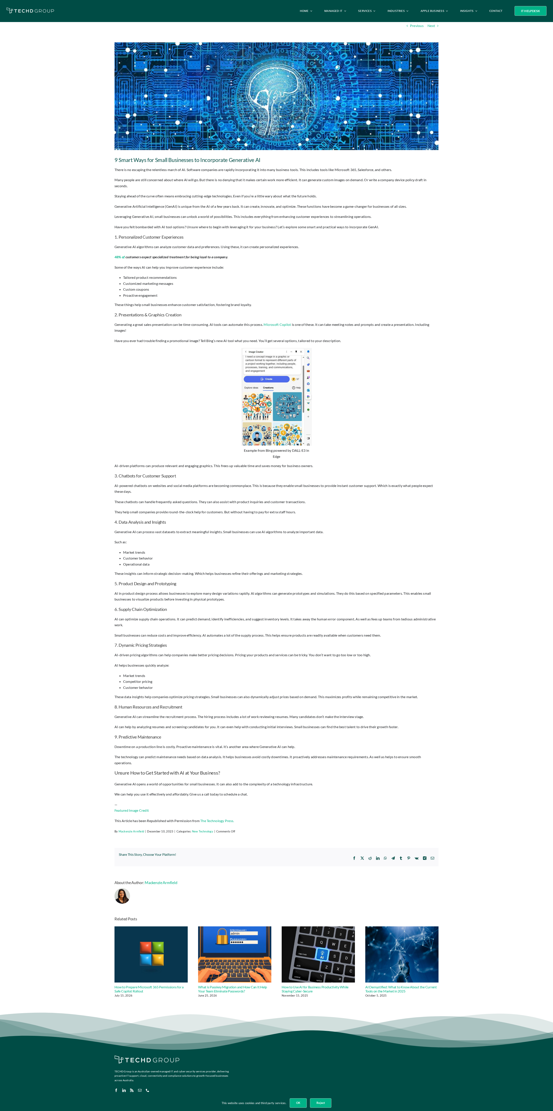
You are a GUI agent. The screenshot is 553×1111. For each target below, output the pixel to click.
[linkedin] (124, 1090)
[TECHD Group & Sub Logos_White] (30, 9)
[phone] (147, 1090)
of (123, 257)
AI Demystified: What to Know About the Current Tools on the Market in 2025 (401, 989)
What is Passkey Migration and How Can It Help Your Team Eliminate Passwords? (232, 989)
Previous (417, 26)
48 (116, 257)
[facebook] (116, 1090)
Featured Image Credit (131, 810)
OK (298, 1103)
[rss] (131, 1090)
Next (431, 26)
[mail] (139, 1090)
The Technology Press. (217, 821)
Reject (320, 1103)
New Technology (202, 831)
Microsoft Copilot (277, 324)
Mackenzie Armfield (131, 831)
